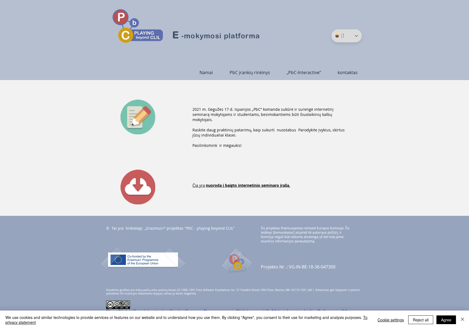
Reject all (421, 319)
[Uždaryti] (462, 320)
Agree (446, 319)
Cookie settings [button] (391, 319)
